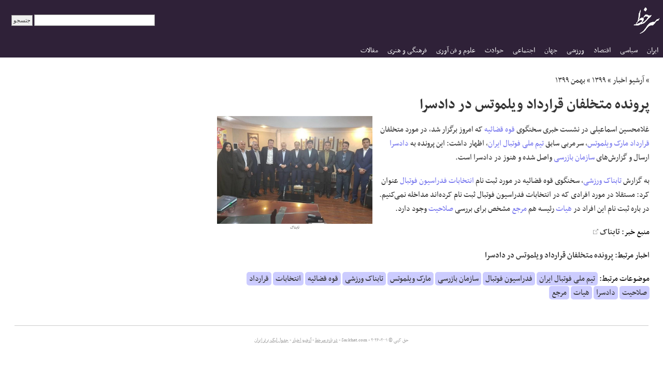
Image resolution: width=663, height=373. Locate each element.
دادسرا (399, 143)
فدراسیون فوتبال (423, 181)
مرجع (519, 209)
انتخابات (461, 181)
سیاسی (629, 50)
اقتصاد (602, 50)
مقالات (369, 50)
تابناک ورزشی (602, 181)
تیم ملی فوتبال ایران (516, 143)
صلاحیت (440, 209)
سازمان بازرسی (574, 157)
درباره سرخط (326, 340)
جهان (550, 50)
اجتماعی (524, 50)
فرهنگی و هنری (407, 50)
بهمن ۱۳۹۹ (570, 80)
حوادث (494, 50)
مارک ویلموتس (607, 143)
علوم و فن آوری (455, 50)
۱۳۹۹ (599, 80)
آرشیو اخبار (628, 80)
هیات (564, 209)
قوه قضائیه (499, 129)
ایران (652, 50)
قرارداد (640, 143)
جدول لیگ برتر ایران (271, 340)
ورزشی (575, 50)
